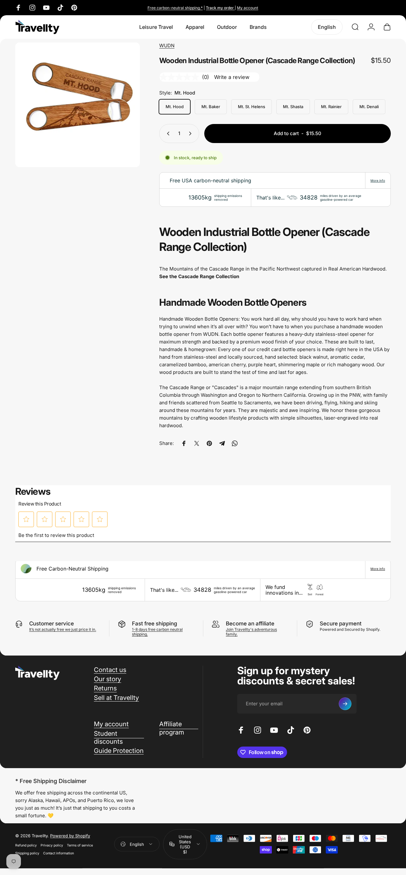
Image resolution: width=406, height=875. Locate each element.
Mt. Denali (369, 106)
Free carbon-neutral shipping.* (175, 7)
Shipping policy (27, 853)
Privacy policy (52, 845)
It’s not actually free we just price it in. (62, 629)
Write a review (231, 77)
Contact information (58, 853)
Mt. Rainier (331, 106)
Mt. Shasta (293, 106)
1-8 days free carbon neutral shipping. (157, 632)
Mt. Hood (175, 106)
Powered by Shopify (70, 835)
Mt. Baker (210, 106)
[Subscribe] (345, 703)
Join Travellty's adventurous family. (251, 632)
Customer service (51, 623)
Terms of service (80, 845)
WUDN (166, 45)
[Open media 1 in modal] (77, 104)
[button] (26, 519)
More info (377, 180)
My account (247, 7)
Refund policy (26, 845)
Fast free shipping (154, 623)
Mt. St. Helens (251, 106)
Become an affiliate (250, 623)
